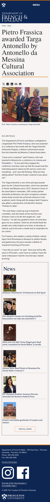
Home (4, 26)
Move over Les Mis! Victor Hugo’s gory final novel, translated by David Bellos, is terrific (22, 343)
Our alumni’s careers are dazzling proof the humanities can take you (22, 317)
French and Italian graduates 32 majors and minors (22, 421)
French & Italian (14, 18)
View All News (25, 429)
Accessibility (8, 486)
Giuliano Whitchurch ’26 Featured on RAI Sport (24, 292)
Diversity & (13, 483)
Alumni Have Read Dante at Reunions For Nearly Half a (21, 369)
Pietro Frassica (23, 144)
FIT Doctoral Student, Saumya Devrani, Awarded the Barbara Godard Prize (20, 395)
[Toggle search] (46, 4)
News (9, 26)
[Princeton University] (3, 5)
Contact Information (9, 462)
